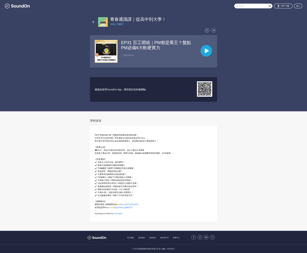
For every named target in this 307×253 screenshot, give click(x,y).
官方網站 (130, 238)
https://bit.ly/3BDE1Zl (122, 207)
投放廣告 (141, 238)
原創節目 (152, 238)
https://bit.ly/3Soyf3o (129, 204)
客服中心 (176, 238)
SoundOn (118, 213)
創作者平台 (164, 238)
